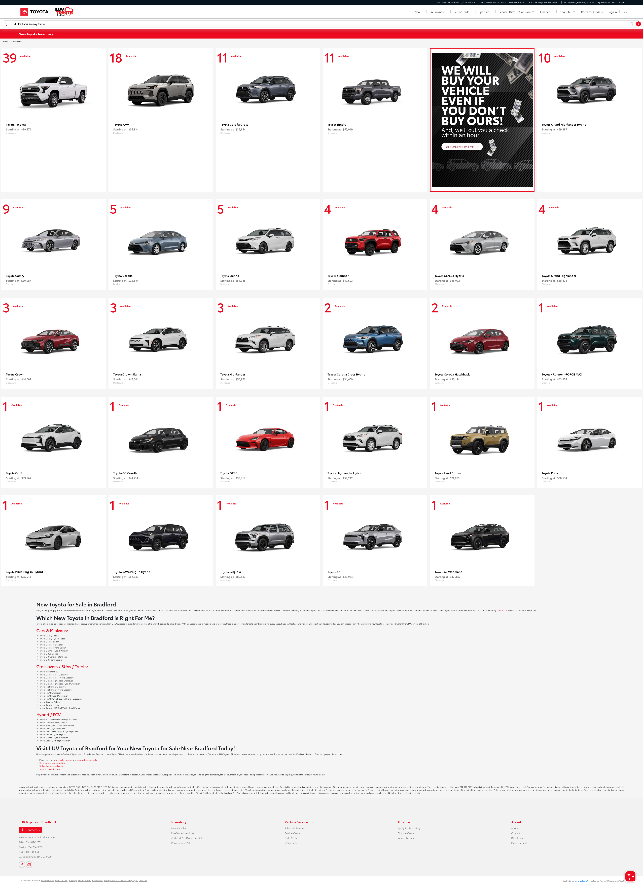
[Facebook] (22, 864)
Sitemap (73, 880)
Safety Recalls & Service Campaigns (121, 880)
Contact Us (32, 830)
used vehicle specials (87, 759)
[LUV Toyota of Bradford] (47, 11)
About (516, 821)
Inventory (178, 821)
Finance (404, 821)
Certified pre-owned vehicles (52, 762)
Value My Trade (406, 838)
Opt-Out (143, 880)
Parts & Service (296, 821)
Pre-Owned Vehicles (182, 833)
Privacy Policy (47, 880)
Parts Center (291, 838)
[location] (561, 2)
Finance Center (406, 833)
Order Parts (291, 842)
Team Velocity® (581, 880)
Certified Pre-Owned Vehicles (187, 838)
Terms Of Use (61, 880)
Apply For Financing (409, 828)
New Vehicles (178, 828)
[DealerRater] (29, 864)
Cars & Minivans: (52, 630)
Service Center (293, 833)
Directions (517, 838)
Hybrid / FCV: (49, 714)
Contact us (502, 610)
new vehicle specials (62, 759)
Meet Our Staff (519, 842)
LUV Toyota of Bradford (29, 880)
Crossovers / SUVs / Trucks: (62, 666)
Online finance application (51, 765)
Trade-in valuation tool (49, 768)
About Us (516, 828)
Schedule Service (294, 828)
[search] (625, 12)
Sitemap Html (84, 880)
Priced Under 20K (181, 842)
